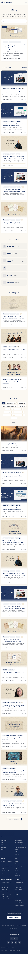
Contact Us (17, 894)
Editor (16, 849)
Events (16, 870)
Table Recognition (19, 845)
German (8, 409)
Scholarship (18, 875)
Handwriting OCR (5, 899)
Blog (16, 868)
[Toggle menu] (25, 2)
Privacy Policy (18, 900)
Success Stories (18, 866)
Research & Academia (6, 866)
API (2, 845)
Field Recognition (19, 842)
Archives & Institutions (6, 861)
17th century (8, 415)
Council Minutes (5, 889)
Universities (18, 409)
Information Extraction (20, 847)
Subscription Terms (19, 905)
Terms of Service (4, 950)
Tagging (17, 854)
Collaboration (18, 851)
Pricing (3, 849)
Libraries (3, 863)
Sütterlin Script (4, 887)
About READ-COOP (19, 882)
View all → (24, 67)
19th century (19, 415)
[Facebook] (19, 942)
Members (17, 885)
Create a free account (14, 917)
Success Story (11, 403)
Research (22, 403)
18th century (19, 412)
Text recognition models (9, 406)
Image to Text (4, 896)
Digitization (4, 873)
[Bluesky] (16, 942)
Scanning (3, 847)
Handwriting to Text (6, 894)
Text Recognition (19, 840)
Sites (2, 842)
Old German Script (5, 892)
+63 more (14, 417)
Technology (8, 412)
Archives (22, 406)
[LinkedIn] (8, 942)
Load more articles (14, 819)
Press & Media (18, 889)
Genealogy (3, 868)
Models (16, 861)
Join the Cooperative (20, 887)
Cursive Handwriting (6, 882)
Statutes (17, 892)
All (3, 403)
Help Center (18, 873)
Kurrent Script (4, 885)
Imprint (18, 950)
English (14, 938)
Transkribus (4, 840)
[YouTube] (12, 942)
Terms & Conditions (19, 903)
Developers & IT (5, 870)
